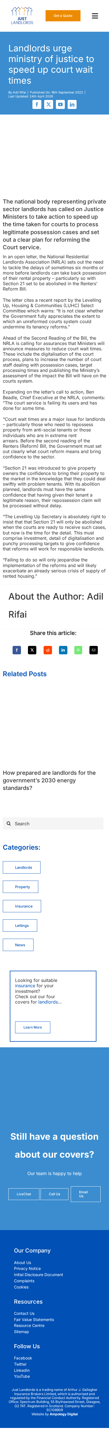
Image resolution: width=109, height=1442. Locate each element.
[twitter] (48, 104)
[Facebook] (16, 650)
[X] (32, 650)
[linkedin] (72, 104)
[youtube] (60, 104)
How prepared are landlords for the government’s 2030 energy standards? (49, 780)
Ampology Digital (64, 1414)
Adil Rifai (19, 92)
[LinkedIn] (63, 650)
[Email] (93, 650)
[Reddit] (47, 650)
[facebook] (36, 104)
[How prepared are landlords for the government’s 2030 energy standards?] (54, 688)
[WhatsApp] (78, 650)
